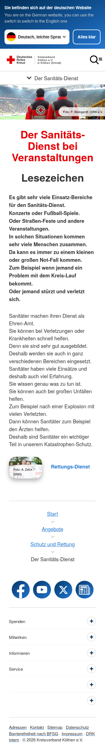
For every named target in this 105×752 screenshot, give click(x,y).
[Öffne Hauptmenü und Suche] (96, 60)
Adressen (18, 727)
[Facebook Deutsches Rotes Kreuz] (21, 590)
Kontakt (37, 727)
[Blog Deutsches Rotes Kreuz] (85, 590)
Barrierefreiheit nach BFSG (33, 733)
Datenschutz (77, 727)
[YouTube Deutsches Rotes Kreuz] (42, 590)
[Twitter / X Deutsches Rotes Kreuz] (63, 590)
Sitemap (54, 727)
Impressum (72, 733)
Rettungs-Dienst (70, 466)
